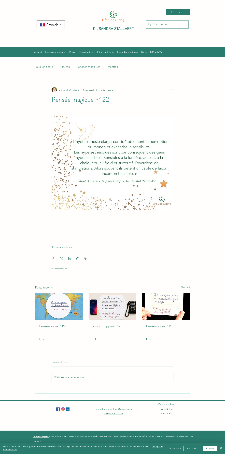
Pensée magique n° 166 (106, 326)
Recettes (112, 67)
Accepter (210, 448)
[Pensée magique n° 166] (112, 306)
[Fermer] (221, 448)
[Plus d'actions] (171, 90)
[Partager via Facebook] (53, 258)
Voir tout (185, 287)
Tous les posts (44, 67)
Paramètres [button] (175, 448)
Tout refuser (192, 448)
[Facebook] (58, 409)
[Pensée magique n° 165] (166, 306)
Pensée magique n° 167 (52, 326)
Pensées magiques (88, 67)
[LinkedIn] (68, 409)
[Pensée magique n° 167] (59, 306)
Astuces (65, 67)
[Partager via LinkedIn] (69, 258)
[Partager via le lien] (77, 258)
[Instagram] (63, 409)
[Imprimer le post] (85, 258)
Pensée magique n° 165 (159, 326)
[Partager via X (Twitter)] (61, 258)
